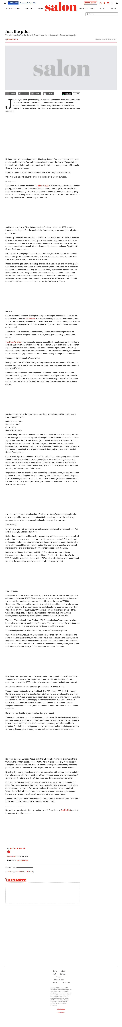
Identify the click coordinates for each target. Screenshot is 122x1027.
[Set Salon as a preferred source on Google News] (67, 93)
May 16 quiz (43, 186)
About (63, 971)
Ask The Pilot (19, 872)
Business (29, 872)
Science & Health (86, 8)
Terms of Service (59, 980)
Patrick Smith (12, 39)
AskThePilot (66, 810)
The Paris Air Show (13, 342)
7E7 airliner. (30, 319)
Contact (62, 974)
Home (55, 971)
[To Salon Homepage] (61, 6)
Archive (54, 983)
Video (113, 8)
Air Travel (9, 872)
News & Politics (13, 8)
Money (102, 8)
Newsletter (90, 3)
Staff (54, 974)
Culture (29, 8)
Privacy (58, 977)
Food (40, 8)
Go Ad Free (66, 983)
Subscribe (13, 3)
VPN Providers (61, 1009)
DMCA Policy (61, 1012)
